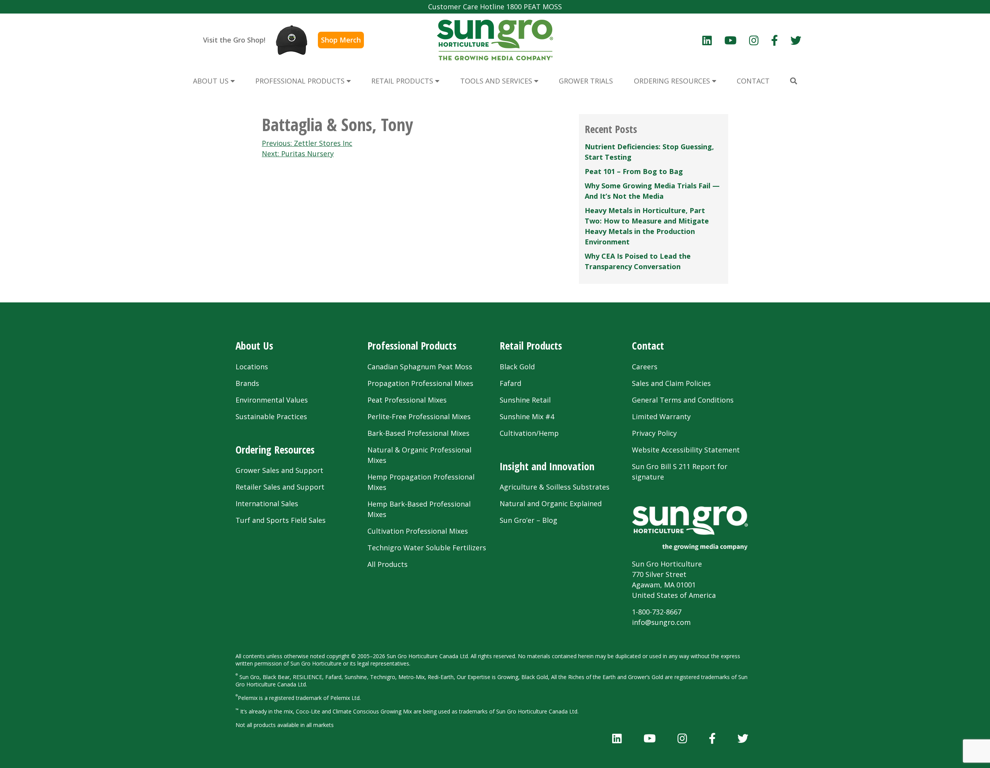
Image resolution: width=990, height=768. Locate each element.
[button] (793, 81)
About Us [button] (211, 80)
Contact (648, 345)
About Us (254, 345)
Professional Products (411, 345)
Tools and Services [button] (497, 80)
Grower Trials (586, 80)
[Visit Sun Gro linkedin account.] (707, 40)
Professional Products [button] (300, 80)
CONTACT (753, 80)
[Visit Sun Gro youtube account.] (730, 40)
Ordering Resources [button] (673, 80)
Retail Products (531, 345)
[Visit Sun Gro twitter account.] (795, 40)
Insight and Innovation (547, 466)
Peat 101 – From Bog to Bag (634, 171)
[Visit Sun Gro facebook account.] (774, 40)
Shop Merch (341, 39)
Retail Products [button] (403, 80)
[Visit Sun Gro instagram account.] (754, 40)
